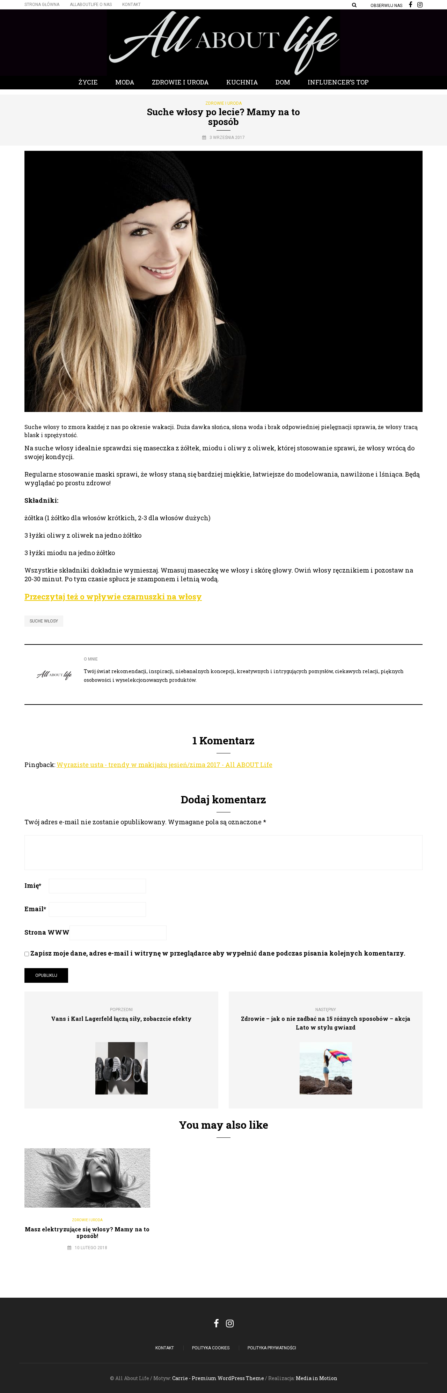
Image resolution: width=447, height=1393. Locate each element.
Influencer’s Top (338, 82)
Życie (88, 82)
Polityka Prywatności (272, 1348)
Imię (32, 885)
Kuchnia (242, 82)
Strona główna (41, 4)
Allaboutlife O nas (91, 4)
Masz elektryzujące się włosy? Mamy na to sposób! (87, 1232)
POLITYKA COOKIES (210, 1348)
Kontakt (131, 4)
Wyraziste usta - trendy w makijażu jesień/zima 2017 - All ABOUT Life (164, 764)
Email (35, 909)
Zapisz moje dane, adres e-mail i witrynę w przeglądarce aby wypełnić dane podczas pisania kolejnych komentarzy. (217, 953)
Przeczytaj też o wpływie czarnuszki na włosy (113, 596)
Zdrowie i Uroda (180, 82)
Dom (283, 82)
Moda (124, 82)
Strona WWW (46, 932)
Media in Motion (316, 1378)
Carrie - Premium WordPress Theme (218, 1378)
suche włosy (44, 621)
